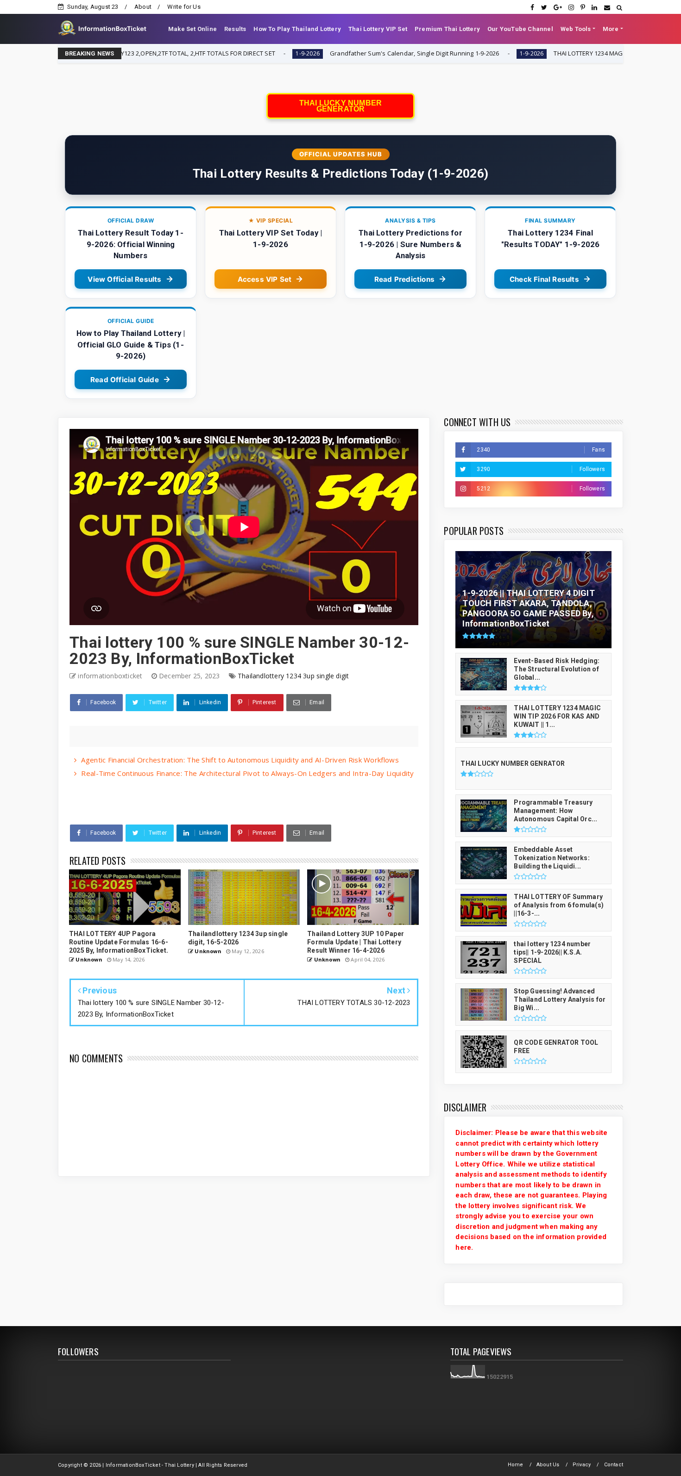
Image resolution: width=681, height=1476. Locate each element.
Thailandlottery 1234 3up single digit (293, 675)
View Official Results (124, 279)
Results (235, 28)
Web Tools (576, 28)
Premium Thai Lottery (447, 28)
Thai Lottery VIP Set (377, 28)
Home (515, 1464)
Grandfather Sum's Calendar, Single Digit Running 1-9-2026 (331, 53)
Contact (613, 1464)
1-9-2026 (224, 53)
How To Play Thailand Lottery (297, 28)
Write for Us (183, 6)
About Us (548, 1464)
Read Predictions (404, 279)
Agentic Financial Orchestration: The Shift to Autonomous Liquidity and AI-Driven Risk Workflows (240, 759)
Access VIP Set (265, 279)
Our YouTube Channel (520, 28)
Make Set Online (192, 28)
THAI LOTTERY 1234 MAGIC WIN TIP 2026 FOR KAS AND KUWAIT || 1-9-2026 (574, 53)
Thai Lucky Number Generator (340, 106)
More (611, 28)
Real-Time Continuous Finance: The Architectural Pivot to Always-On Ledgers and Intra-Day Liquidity (247, 773)
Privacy (582, 1464)
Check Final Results (544, 279)
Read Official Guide (124, 379)
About (142, 6)
